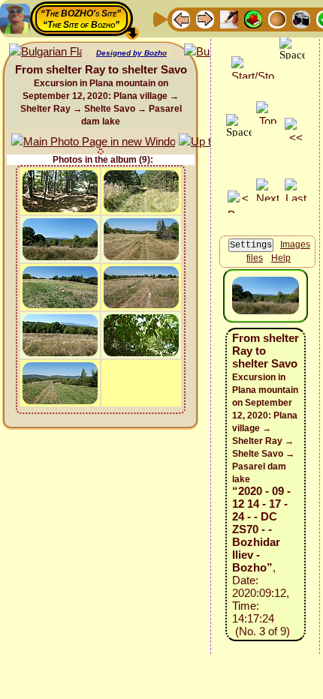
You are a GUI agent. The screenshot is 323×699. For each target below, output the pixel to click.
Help (281, 258)
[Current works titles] (277, 18)
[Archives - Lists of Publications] (229, 18)
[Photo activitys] (301, 18)
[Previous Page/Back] (181, 18)
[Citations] (253, 18)
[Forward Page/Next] (205, 18)
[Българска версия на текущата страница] (45, 52)
